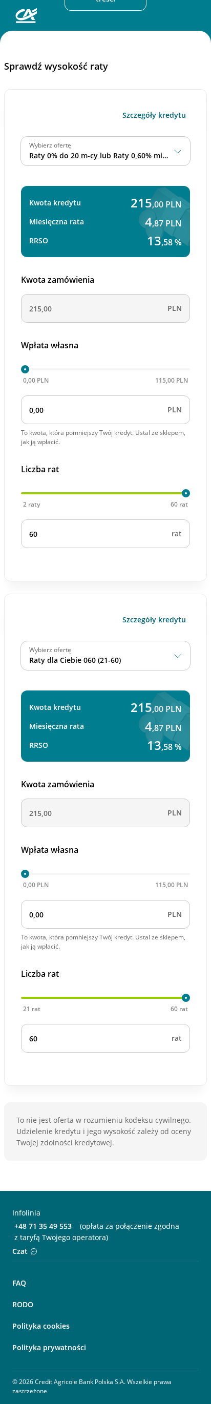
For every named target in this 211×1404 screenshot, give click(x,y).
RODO (22, 1304)
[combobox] (105, 151)
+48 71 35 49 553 (43, 1226)
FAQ (19, 1283)
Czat (20, 1251)
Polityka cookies (41, 1326)
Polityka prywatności (49, 1347)
